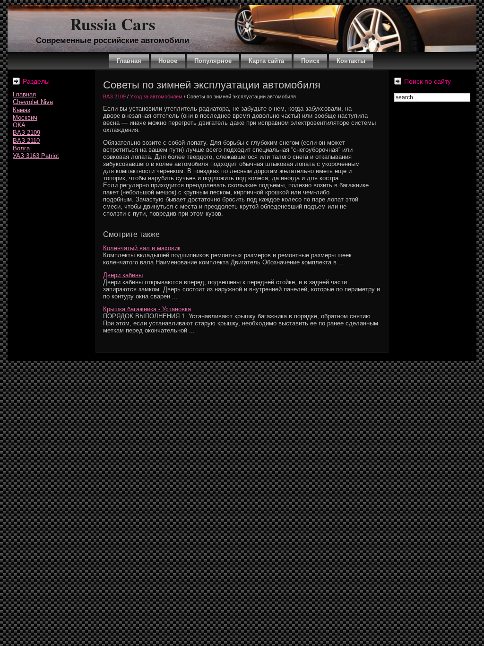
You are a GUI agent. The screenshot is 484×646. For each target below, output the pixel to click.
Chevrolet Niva (33, 101)
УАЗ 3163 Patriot (36, 155)
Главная (24, 94)
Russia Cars (113, 24)
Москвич (25, 117)
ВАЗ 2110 (26, 140)
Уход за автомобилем (156, 96)
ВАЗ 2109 (26, 132)
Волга (21, 148)
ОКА (19, 125)
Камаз (21, 109)
